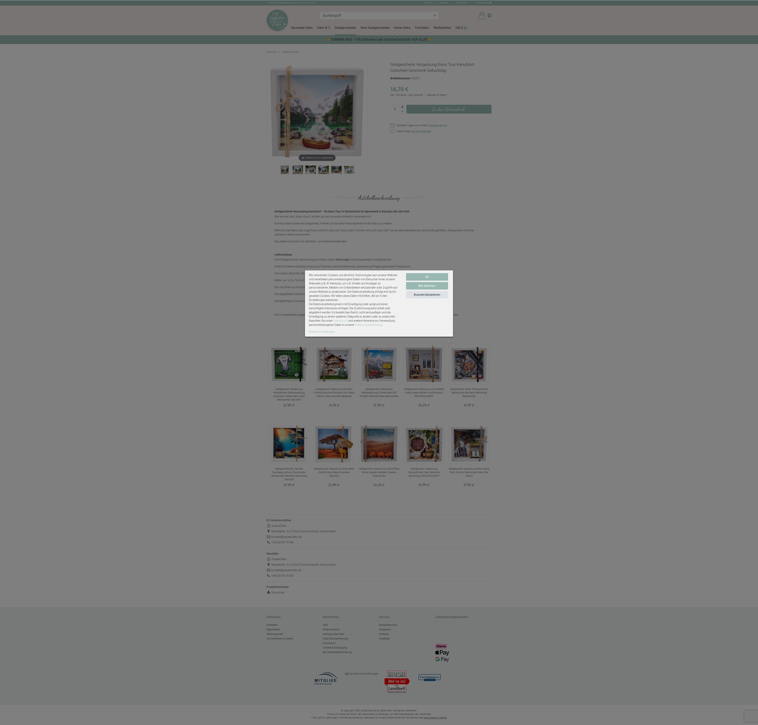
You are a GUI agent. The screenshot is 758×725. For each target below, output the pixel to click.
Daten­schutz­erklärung (368, 324)
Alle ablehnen (426, 285)
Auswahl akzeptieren (427, 294)
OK (427, 276)
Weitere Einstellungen (322, 331)
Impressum (340, 320)
